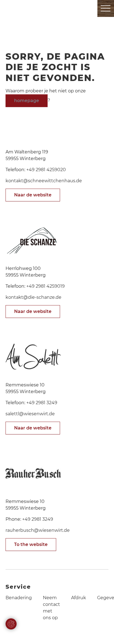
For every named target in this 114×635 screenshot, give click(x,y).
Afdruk (78, 597)
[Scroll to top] (101, 622)
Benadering (19, 597)
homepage (26, 100)
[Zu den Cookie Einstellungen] (11, 623)
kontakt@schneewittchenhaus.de (44, 180)
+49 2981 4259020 (46, 169)
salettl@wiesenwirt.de (30, 413)
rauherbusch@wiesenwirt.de (38, 530)
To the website (31, 544)
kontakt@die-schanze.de (33, 297)
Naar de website (32, 195)
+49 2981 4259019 (45, 286)
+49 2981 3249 (41, 402)
